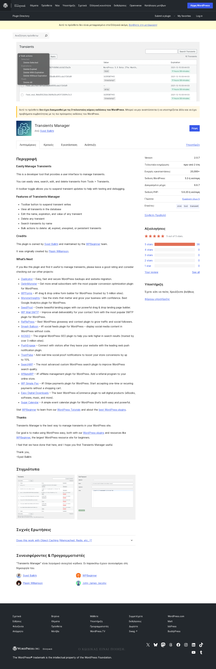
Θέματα (55, 621)
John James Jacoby (94, 583)
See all (196, 272)
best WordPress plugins (112, 409)
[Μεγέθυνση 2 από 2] (131, 479)
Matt (170, 621)
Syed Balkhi (47, 130)
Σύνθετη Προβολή (155, 215)
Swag (133, 631)
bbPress (172, 626)
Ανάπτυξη (90, 144)
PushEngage (28, 345)
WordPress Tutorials (68, 409)
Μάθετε (94, 616)
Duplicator (27, 279)
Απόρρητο (18, 631)
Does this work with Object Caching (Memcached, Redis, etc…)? (54, 540)
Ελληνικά (47, 649)
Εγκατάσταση (69, 144)
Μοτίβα (55, 631)
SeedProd (27, 307)
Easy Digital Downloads (35, 392)
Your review (151, 272)
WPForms (26, 293)
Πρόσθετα (56, 626)
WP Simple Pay (30, 383)
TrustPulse (27, 354)
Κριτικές (49, 144)
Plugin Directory (21, 16)
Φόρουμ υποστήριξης (157, 299)
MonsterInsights (30, 298)
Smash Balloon (29, 326)
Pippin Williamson (58, 251)
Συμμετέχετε (136, 616)
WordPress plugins (93, 432)
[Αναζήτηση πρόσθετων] (46, 35)
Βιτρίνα (55, 616)
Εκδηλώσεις (135, 621)
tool (186, 206)
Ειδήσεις (17, 621)
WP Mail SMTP (30, 312)
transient (194, 206)
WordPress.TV (97, 631)
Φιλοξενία (18, 626)
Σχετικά (17, 616)
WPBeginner (93, 244)
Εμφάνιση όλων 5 (191, 199)
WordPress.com (176, 616)
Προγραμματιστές (99, 626)
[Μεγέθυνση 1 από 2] (70, 479)
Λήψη (194, 128)
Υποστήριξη (193, 144)
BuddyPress (174, 631)
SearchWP (27, 364)
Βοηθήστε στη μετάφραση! (143, 25)
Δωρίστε (133, 626)
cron (179, 206)
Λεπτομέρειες (28, 144)
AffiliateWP (27, 373)
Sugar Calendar (30, 402)
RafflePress (27, 321)
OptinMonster (29, 283)
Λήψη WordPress (200, 5)
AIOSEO (25, 336)
